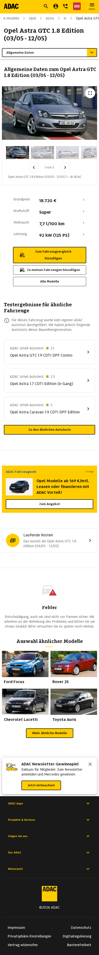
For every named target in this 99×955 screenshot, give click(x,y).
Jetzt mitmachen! (41, 785)
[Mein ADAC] (56, 6)
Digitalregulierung (77, 936)
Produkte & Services (21, 819)
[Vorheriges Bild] (34, 167)
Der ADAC (14, 852)
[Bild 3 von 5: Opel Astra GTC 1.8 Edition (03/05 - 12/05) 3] (67, 153)
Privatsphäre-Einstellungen (29, 936)
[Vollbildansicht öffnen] (90, 93)
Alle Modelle (49, 281)
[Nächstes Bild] (65, 167)
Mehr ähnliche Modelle (49, 733)
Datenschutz (81, 927)
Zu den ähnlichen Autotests (49, 430)
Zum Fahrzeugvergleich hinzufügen (53, 255)
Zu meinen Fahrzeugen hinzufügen (53, 270)
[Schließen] (90, 764)
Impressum (16, 927)
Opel (32, 18)
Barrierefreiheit (79, 945)
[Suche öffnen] (46, 6)
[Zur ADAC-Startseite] (11, 6)
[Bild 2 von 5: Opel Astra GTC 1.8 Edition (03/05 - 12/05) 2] (42, 153)
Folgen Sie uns (18, 836)
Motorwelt (15, 869)
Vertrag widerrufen (23, 945)
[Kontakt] (65, 6)
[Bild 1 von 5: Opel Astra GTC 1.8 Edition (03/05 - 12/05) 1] (17, 153)
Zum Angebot (49, 504)
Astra (50, 18)
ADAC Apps (15, 803)
